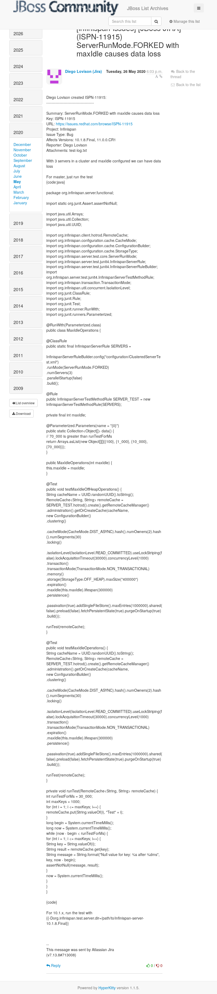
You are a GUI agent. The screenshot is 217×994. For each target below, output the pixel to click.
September (22, 160)
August (19, 165)
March (18, 192)
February (21, 197)
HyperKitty (107, 987)
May (17, 181)
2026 (18, 33)
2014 (18, 306)
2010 (18, 372)
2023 (18, 83)
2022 (18, 99)
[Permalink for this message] (160, 76)
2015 (18, 289)
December (22, 144)
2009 (18, 388)
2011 (18, 355)
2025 (18, 50)
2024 (18, 66)
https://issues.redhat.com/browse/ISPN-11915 (94, 123)
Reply (55, 965)
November (22, 149)
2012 (18, 338)
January (20, 202)
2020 (18, 132)
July (16, 171)
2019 (18, 223)
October (20, 155)
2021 (18, 116)
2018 (18, 240)
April (17, 186)
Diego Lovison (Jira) (83, 71)
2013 (18, 322)
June (17, 176)
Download (23, 413)
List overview (25, 403)
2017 (18, 256)
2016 (18, 272)
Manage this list (186, 21)
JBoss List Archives (147, 8)
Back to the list (188, 84)
